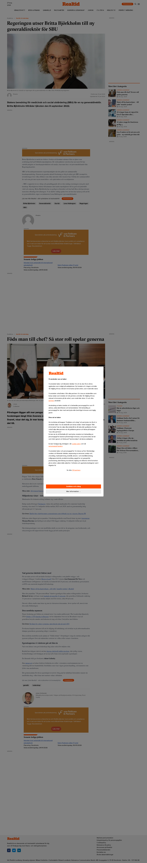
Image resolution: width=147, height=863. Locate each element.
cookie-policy (76, 444)
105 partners (76, 470)
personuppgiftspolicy (55, 446)
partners (51, 401)
